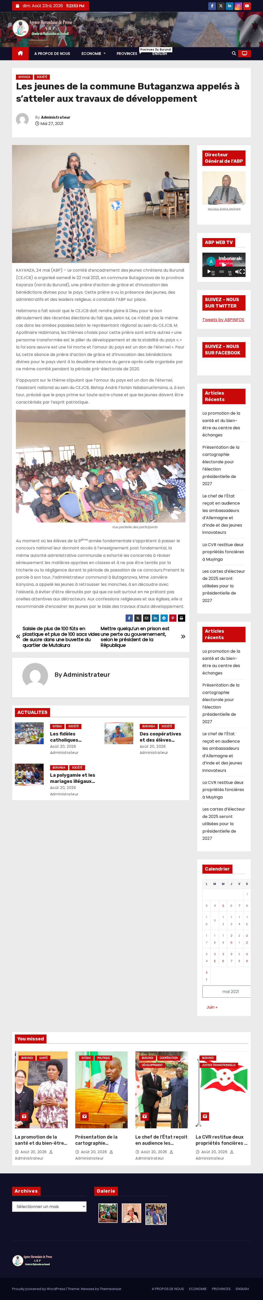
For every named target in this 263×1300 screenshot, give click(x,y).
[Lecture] (209, 271)
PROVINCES (132, 52)
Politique (103, 1058)
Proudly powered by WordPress (39, 1288)
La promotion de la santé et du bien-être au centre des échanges (39, 1146)
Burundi (27, 1058)
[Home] (20, 53)
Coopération (169, 1058)
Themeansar (110, 1288)
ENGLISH (160, 53)
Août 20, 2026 (63, 746)
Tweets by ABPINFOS (223, 320)
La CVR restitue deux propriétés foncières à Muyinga (223, 552)
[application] (224, 265)
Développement (152, 1065)
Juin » (211, 1007)
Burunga (148, 726)
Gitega (57, 726)
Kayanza (24, 77)
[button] (234, 53)
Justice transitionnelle (219, 1065)
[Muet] (237, 271)
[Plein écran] (242, 271)
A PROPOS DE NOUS (52, 53)
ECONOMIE (92, 53)
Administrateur (55, 117)
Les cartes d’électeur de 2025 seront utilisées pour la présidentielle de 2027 (223, 585)
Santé (43, 1058)
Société (42, 77)
